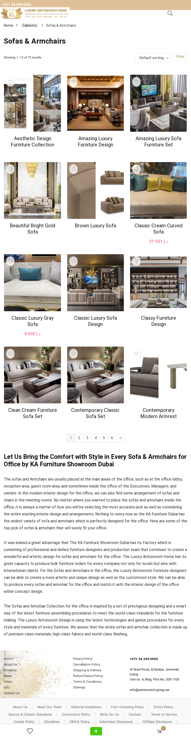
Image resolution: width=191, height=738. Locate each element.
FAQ (6, 687)
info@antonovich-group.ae (149, 690)
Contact (135, 714)
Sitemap (79, 687)
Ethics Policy (163, 707)
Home (8, 25)
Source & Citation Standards (30, 714)
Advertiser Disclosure (116, 722)
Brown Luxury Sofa (95, 226)
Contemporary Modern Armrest (158, 413)
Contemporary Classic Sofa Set (95, 413)
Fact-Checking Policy (127, 707)
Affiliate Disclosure (157, 722)
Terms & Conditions (87, 681)
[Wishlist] (32, 731)
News (8, 676)
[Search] (170, 13)
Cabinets (29, 25)
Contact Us (12, 693)
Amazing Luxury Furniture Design (95, 141)
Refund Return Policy (88, 676)
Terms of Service (164, 714)
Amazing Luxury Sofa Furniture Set (158, 141)
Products (10, 670)
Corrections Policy (76, 714)
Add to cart (158, 246)
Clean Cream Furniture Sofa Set (32, 413)
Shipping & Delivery (87, 670)
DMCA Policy (80, 722)
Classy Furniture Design (158, 321)
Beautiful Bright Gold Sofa (32, 229)
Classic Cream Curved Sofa (159, 229)
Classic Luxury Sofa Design (95, 321)
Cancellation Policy (86, 664)
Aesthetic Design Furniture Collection (32, 141)
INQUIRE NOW (96, 731)
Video (8, 681)
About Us (10, 664)
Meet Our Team (49, 707)
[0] (159, 731)
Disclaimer (52, 722)
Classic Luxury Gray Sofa (32, 321)
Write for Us (109, 714)
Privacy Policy (82, 659)
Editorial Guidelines (86, 707)
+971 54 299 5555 (16, 5)
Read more (32, 154)
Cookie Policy (24, 722)
